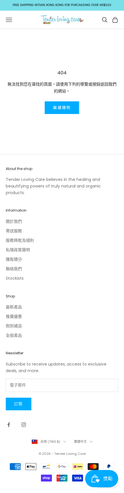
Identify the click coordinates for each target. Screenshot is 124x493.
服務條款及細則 (20, 240)
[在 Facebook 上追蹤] (9, 425)
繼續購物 (62, 107)
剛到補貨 (14, 326)
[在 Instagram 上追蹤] (24, 425)
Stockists (15, 278)
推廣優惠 (14, 316)
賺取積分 (14, 259)
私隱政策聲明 (18, 250)
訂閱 (18, 404)
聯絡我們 (14, 269)
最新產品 (14, 307)
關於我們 (14, 221)
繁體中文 (80, 441)
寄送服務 (14, 231)
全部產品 (14, 335)
